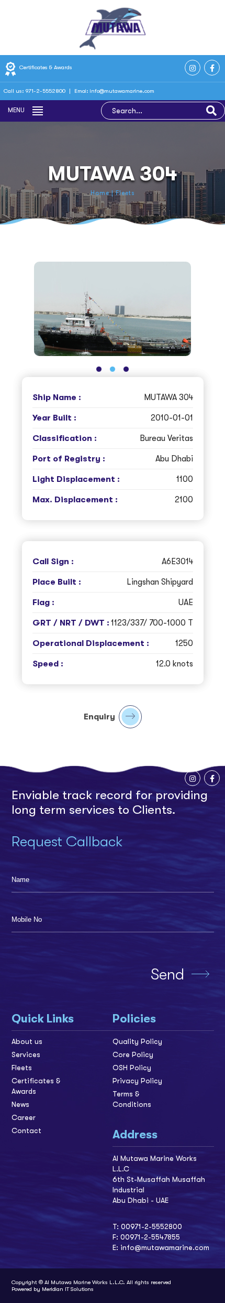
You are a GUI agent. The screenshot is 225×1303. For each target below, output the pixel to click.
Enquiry (99, 717)
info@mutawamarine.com (122, 91)
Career (24, 1117)
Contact (26, 1130)
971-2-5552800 (46, 91)
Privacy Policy (137, 1080)
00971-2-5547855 (150, 1237)
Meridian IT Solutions (68, 1289)
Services (26, 1054)
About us (27, 1041)
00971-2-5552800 (151, 1226)
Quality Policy (137, 1041)
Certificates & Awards (45, 67)
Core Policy (133, 1054)
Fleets (22, 1067)
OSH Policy (132, 1067)
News (20, 1104)
